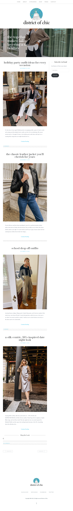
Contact (53, 1)
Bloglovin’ (25, 492)
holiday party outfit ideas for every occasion (25, 64)
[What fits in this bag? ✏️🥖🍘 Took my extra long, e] (55, 462)
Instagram (34, 492)
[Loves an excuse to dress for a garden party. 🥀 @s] (67, 462)
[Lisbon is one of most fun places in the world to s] (55, 469)
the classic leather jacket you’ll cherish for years (25, 156)
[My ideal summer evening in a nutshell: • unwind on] (42, 462)
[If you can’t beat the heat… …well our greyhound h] (6, 469)
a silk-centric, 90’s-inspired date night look (25, 339)
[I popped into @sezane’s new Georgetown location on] (30, 462)
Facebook (43, 492)
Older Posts (41, 451)
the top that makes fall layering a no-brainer (18, 43)
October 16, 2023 (13, 52)
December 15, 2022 (25, 68)
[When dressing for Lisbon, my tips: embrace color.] (42, 469)
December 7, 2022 (25, 159)
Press (46, 1)
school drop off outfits (25, 248)
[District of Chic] (36, 16)
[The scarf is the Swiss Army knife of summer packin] (67, 469)
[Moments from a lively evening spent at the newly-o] (18, 469)
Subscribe (55, 75)
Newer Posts (9, 451)
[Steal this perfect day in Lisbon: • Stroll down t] (30, 469)
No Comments (6, 443)
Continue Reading (25, 141)
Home (18, 1)
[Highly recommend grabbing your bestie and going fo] (18, 462)
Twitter (51, 492)
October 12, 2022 (25, 251)
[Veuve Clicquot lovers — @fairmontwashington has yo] (6, 462)
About (25, 1)
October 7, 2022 (25, 342)
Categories (32, 1)
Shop (40, 1)
